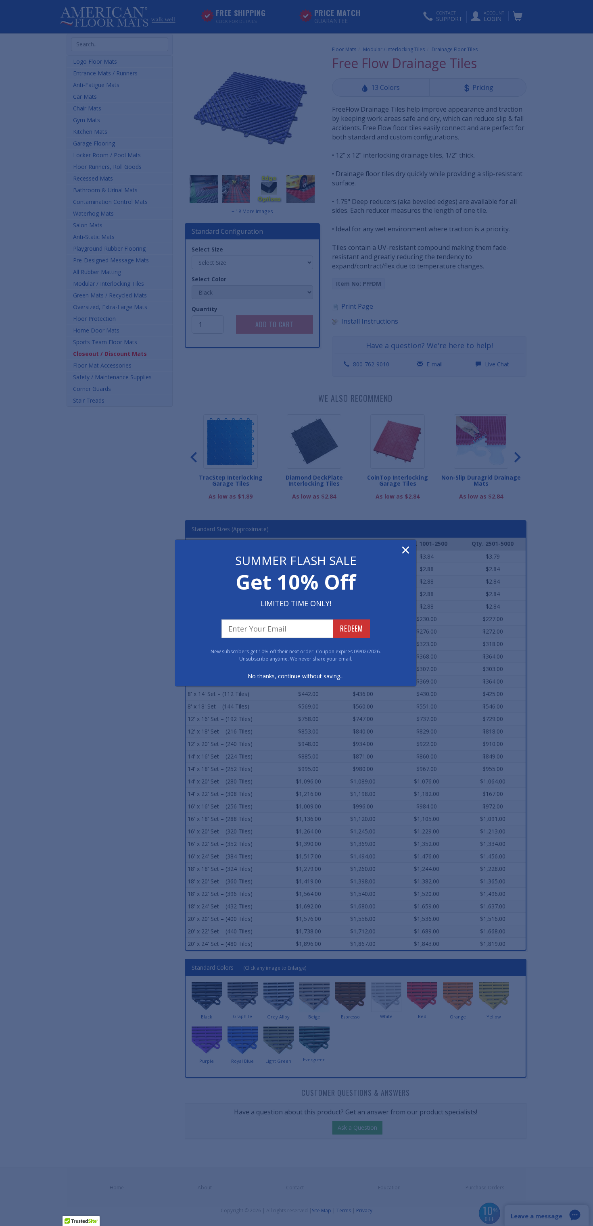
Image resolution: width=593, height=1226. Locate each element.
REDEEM (351, 628)
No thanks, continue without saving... (296, 676)
